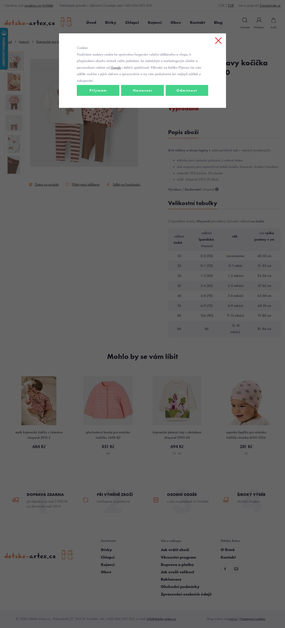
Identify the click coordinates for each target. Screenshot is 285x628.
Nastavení (142, 90)
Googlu (116, 67)
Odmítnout (187, 90)
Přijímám (98, 90)
